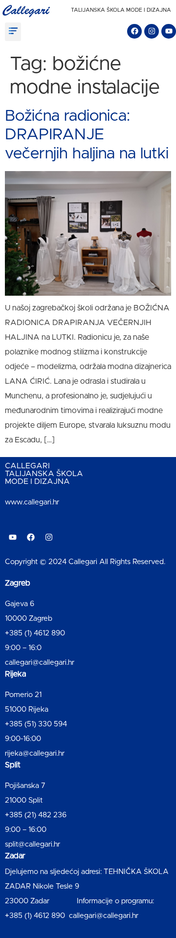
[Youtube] (168, 31)
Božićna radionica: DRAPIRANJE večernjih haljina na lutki (87, 135)
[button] (13, 31)
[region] (88, 848)
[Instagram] (151, 31)
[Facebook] (134, 31)
